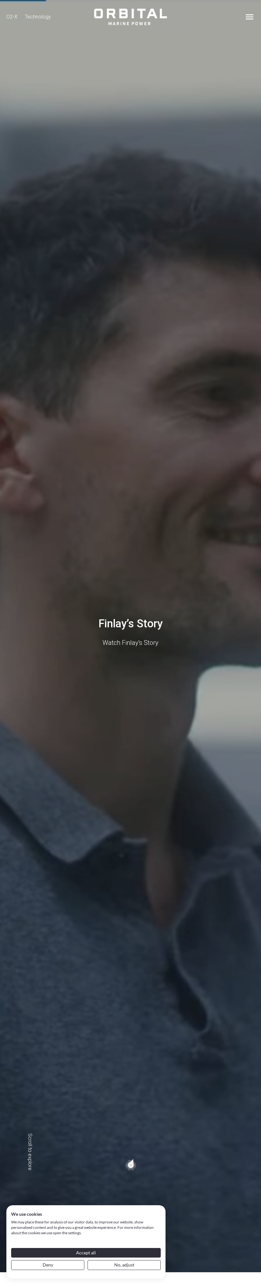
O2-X (12, 17)
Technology (38, 17)
